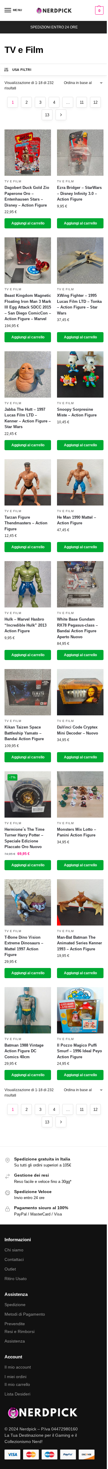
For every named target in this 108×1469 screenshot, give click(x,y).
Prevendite (14, 1323)
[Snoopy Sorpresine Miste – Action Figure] (80, 374)
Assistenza (14, 1341)
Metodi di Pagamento (24, 1314)
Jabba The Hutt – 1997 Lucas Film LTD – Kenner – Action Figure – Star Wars (27, 418)
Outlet (10, 1269)
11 (82, 102)
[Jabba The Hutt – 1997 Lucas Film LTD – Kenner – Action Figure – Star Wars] (27, 374)
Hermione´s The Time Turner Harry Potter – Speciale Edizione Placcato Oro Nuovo (24, 838)
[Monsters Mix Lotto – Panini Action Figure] (80, 794)
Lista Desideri (17, 1394)
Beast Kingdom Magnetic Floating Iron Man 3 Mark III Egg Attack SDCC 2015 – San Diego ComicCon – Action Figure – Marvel (27, 307)
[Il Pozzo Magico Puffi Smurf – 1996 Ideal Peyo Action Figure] (80, 1010)
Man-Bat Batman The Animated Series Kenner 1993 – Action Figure (79, 943)
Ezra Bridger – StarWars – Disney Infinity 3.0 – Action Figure (79, 193)
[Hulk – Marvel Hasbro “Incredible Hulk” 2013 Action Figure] (27, 584)
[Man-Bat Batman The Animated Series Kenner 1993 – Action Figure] (80, 902)
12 (95, 102)
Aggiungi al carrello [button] (27, 223)
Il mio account (17, 1367)
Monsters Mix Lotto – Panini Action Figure (76, 832)
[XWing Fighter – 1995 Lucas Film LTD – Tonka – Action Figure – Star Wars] (80, 260)
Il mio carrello (17, 1384)
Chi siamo (13, 1249)
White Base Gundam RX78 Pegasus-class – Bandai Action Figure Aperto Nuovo (77, 628)
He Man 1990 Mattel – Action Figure (76, 520)
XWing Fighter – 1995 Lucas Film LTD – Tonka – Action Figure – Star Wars (79, 304)
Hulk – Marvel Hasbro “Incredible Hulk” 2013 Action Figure (25, 625)
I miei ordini (15, 1376)
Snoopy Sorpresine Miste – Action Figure (77, 412)
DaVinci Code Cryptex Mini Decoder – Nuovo (77, 730)
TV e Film (12, 181)
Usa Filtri (21, 69)
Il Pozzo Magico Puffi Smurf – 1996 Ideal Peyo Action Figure (79, 1051)
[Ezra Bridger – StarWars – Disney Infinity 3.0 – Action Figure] (80, 152)
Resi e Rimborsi (19, 1331)
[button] (99, 10)
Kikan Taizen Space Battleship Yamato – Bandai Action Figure (24, 733)
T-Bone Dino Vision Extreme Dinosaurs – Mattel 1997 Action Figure (23, 946)
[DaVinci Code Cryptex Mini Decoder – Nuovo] (80, 692)
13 (47, 115)
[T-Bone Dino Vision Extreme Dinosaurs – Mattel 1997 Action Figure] (27, 902)
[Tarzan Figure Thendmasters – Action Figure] (27, 482)
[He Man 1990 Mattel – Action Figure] (80, 482)
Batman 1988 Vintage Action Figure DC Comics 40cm (24, 1051)
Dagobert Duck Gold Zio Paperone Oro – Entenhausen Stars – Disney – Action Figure (26, 196)
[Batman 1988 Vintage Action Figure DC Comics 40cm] (27, 1010)
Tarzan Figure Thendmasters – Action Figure (25, 523)
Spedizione (15, 1304)
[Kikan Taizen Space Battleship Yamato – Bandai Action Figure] (27, 692)
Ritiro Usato (15, 1278)
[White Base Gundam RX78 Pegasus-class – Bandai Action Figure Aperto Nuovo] (80, 584)
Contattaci (14, 1259)
